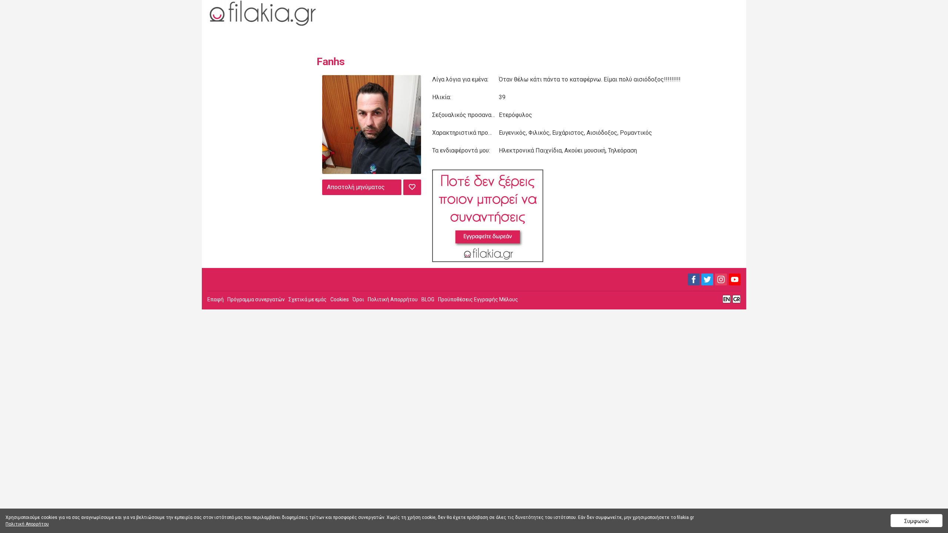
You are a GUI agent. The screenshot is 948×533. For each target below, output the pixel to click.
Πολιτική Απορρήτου (393, 299)
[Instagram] (721, 279)
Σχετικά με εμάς (307, 299)
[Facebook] (694, 279)
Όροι (358, 299)
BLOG (427, 299)
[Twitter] (707, 279)
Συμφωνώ (916, 521)
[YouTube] (735, 279)
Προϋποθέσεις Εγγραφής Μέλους (478, 299)
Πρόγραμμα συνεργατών (256, 299)
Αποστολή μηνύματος (356, 187)
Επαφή (215, 299)
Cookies (339, 299)
